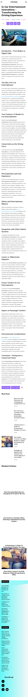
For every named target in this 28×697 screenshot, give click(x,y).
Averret (15, 432)
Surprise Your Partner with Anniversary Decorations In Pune (5, 668)
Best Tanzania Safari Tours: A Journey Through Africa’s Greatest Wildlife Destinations (6, 635)
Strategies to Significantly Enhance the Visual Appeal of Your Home (19, 454)
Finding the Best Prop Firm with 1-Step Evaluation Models (6, 643)
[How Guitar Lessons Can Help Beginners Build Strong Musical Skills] (7, 441)
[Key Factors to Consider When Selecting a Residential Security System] (7, 415)
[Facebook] (8, 23)
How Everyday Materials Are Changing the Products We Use (19, 401)
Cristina (7, 19)
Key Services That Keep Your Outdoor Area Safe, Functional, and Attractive (6, 660)
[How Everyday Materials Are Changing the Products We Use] (7, 402)
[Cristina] (3, 19)
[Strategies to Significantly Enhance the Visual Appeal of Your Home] (7, 454)
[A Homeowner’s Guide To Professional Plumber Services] (7, 428)
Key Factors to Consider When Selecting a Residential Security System (19, 414)
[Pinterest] (15, 23)
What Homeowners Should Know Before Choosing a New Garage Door (6, 651)
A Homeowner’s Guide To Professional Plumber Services (20, 427)
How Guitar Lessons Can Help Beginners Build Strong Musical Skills (20, 440)
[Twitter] (11, 23)
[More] (22, 387)
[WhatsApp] (18, 23)
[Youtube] (7, 689)
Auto (24, 19)
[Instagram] (3, 685)
